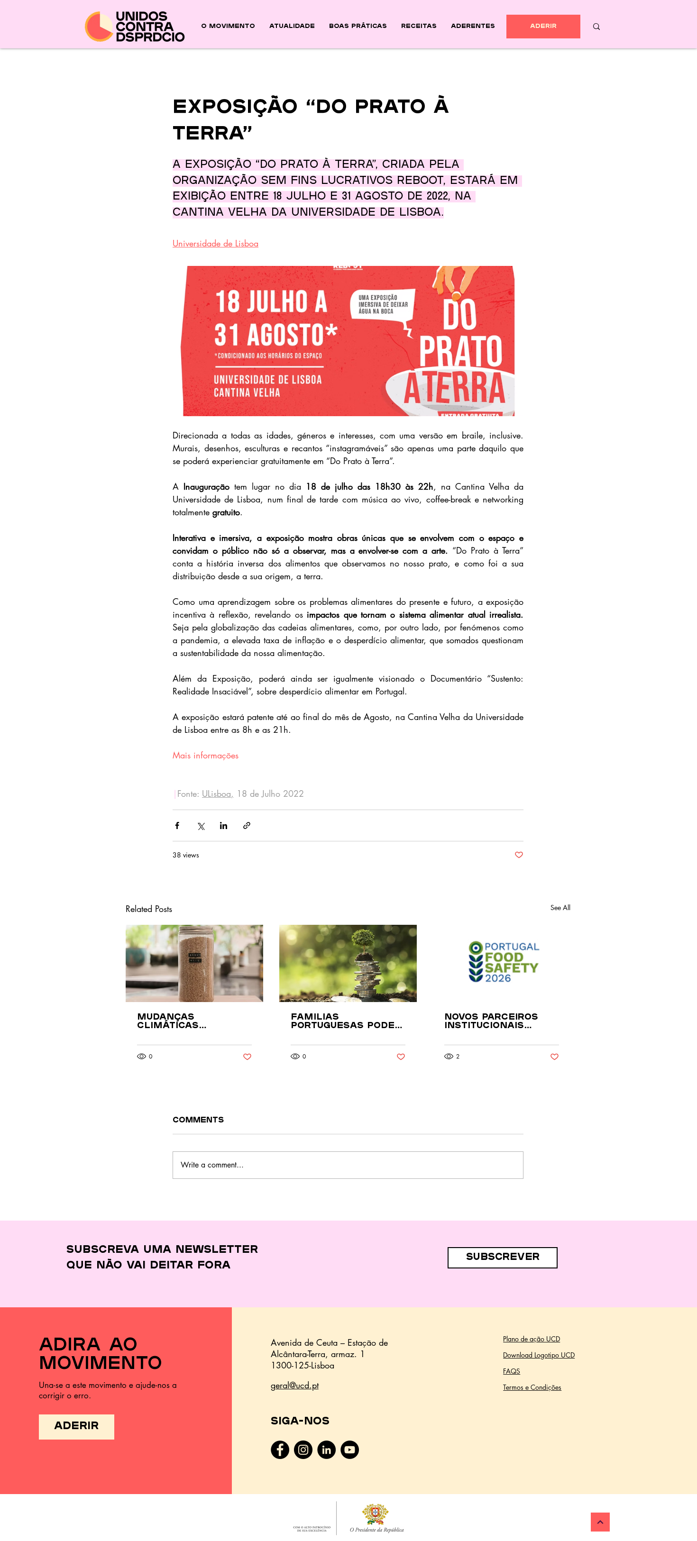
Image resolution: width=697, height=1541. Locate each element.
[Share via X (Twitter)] (200, 825)
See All (560, 907)
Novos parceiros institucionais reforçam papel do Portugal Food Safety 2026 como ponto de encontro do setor (499, 1021)
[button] (503, 1257)
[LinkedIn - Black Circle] (326, 1450)
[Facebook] (280, 1450)
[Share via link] (246, 825)
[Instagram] (303, 1450)
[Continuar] (600, 1522)
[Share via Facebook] (177, 825)
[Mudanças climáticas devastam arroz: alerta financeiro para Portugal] (194, 963)
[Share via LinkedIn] (223, 825)
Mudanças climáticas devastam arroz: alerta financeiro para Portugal (189, 1021)
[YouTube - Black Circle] (349, 1450)
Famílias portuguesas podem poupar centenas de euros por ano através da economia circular (347, 1021)
